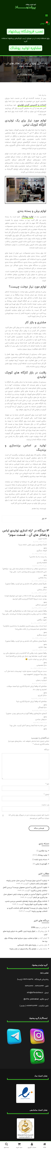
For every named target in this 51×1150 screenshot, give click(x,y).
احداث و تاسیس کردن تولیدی (32, 105)
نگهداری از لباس (41, 864)
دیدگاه (46, 749)
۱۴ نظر (44, 519)
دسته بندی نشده (40, 859)
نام (47, 784)
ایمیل (46, 794)
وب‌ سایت (45, 805)
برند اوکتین (43, 851)
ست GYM (35, 927)
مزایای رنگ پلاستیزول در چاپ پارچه (23, 949)
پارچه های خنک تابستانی (26, 945)
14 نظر (19, 74)
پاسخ (45, 548)
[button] (46, 15)
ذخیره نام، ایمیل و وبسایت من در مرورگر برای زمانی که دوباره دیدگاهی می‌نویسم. (29, 816)
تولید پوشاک (27, 74)
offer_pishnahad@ (31, 999)
